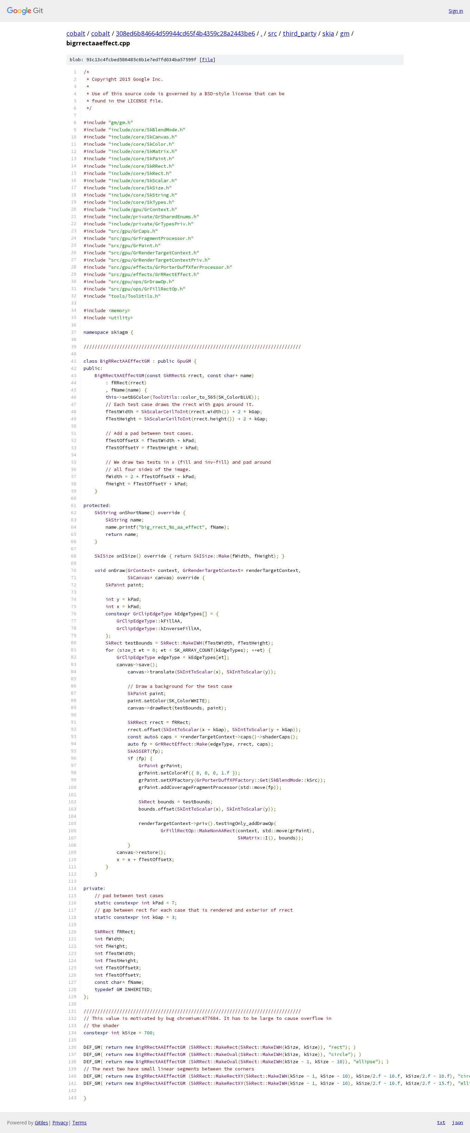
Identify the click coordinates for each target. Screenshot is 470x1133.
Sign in (456, 11)
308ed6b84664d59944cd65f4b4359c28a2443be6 (185, 33)
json (457, 1122)
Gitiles (41, 1122)
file (207, 60)
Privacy (60, 1122)
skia (328, 33)
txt (441, 1122)
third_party (300, 33)
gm (345, 33)
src (272, 33)
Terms (79, 1122)
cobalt (75, 33)
